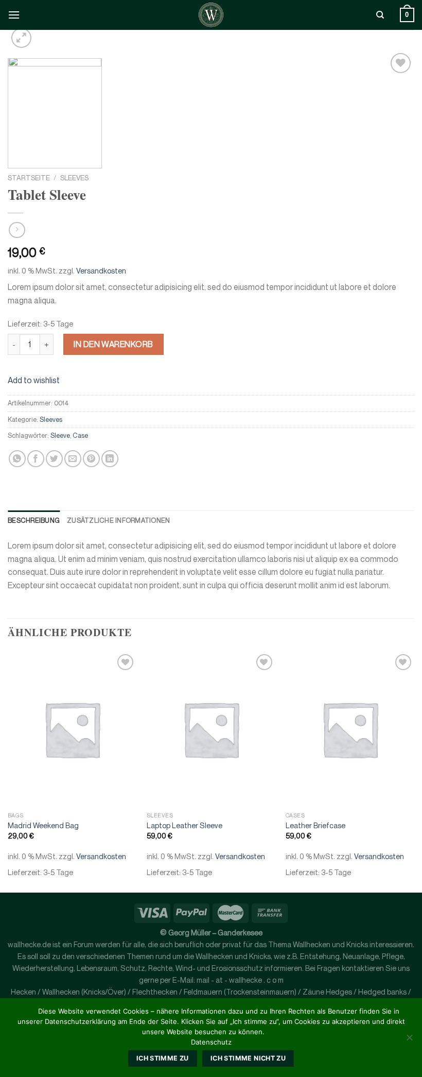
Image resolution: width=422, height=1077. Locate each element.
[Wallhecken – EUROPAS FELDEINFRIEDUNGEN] (211, 15)
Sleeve (60, 435)
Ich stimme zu (162, 1058)
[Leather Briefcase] (350, 729)
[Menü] (14, 14)
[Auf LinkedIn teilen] (109, 458)
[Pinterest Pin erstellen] (91, 458)
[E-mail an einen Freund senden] (72, 458)
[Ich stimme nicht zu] (409, 1040)
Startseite (29, 178)
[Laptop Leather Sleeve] (211, 729)
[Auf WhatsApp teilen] (17, 458)
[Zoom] (21, 38)
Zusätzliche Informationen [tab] (118, 520)
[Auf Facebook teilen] (35, 458)
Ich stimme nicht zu (248, 1058)
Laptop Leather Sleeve (184, 825)
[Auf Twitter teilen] (54, 458)
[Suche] (380, 15)
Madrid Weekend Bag (43, 825)
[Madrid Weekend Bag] (72, 729)
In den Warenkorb (113, 344)
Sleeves (74, 178)
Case (80, 435)
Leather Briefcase (315, 825)
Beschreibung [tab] (34, 520)
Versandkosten (101, 270)
